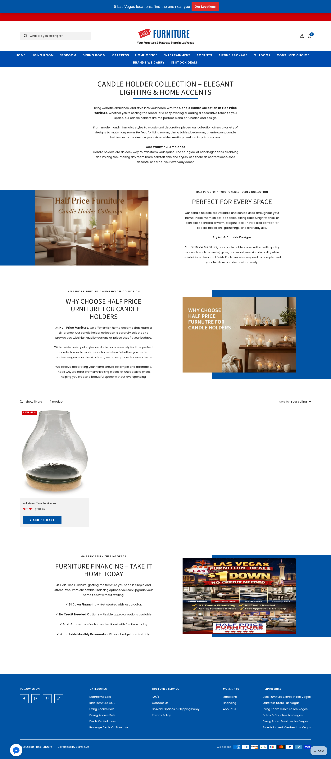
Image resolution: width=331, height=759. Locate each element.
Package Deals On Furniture (108, 727)
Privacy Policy (161, 715)
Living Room (42, 55)
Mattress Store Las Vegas (281, 703)
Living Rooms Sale (102, 709)
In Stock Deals (184, 62)
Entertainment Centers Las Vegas (287, 727)
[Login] (302, 36)
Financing (229, 703)
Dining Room (94, 55)
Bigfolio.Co (82, 747)
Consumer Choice (293, 55)
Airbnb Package (233, 55)
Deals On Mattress (102, 721)
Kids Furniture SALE (102, 703)
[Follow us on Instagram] (35, 698)
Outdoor (262, 55)
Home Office (146, 55)
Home (20, 55)
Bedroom (68, 55)
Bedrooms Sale (100, 697)
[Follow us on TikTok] (58, 698)
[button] (16, 751)
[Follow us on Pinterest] (47, 698)
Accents (204, 55)
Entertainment (177, 55)
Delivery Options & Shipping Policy (175, 709)
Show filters (33, 402)
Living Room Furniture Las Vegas (285, 709)
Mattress (120, 55)
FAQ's (156, 697)
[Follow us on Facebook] (24, 698)
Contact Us (160, 703)
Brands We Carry (149, 62)
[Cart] (309, 36)
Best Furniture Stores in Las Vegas (287, 697)
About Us (229, 709)
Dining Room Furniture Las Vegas (286, 721)
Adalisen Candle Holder (39, 503)
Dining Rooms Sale (102, 715)
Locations (230, 697)
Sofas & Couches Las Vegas (283, 715)
